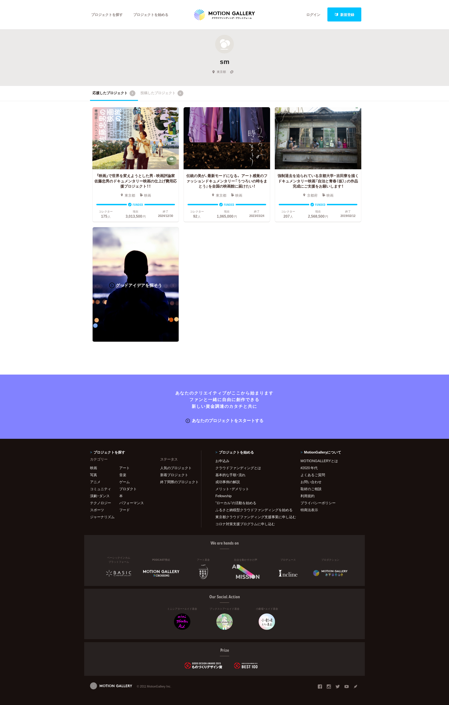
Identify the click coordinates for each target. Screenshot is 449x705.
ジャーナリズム (102, 516)
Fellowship (223, 495)
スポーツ (97, 509)
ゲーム (124, 481)
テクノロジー (100, 502)
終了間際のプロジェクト (177, 481)
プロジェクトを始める (150, 14)
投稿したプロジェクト (161, 92)
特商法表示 (309, 509)
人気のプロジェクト (176, 467)
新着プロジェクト (174, 474)
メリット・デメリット (232, 488)
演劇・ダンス (100, 495)
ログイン (313, 14)
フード (124, 509)
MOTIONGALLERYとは (319, 460)
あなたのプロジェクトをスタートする (228, 420)
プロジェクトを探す (107, 14)
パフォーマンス (131, 502)
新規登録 (347, 14)
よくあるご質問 (313, 474)
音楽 (122, 474)
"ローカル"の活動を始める (235, 502)
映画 (93, 467)
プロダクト (128, 488)
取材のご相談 (311, 488)
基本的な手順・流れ (230, 474)
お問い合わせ (311, 481)
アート (124, 467)
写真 (93, 474)
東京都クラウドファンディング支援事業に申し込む (252, 516)
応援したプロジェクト (113, 92)
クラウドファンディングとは (238, 467)
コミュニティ (100, 488)
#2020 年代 (309, 467)
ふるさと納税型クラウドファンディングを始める (252, 509)
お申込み (222, 460)
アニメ (95, 481)
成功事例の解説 (227, 481)
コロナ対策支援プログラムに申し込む (245, 523)
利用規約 (308, 495)
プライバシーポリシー (318, 502)
